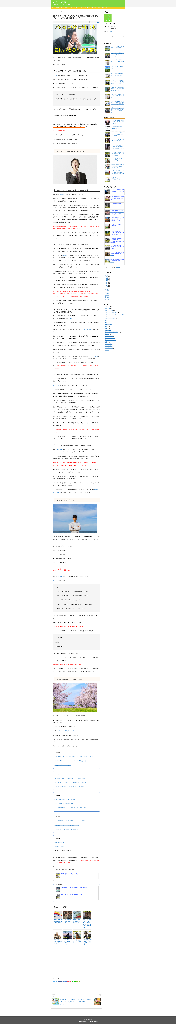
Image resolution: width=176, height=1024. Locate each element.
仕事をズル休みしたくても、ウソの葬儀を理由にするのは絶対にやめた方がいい (118, 173)
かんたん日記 (108, 344)
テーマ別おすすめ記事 (88, 7)
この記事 (60, 576)
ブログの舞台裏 (109, 348)
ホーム (53, 7)
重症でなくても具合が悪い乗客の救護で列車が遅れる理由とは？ (118, 122)
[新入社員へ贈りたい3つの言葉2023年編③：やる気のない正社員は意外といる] (64, 981)
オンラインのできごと (110, 312)
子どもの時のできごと (110, 340)
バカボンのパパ (87, 329)
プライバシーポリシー (88, 1019)
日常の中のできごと (110, 338)
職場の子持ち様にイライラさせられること (118, 178)
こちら (70, 318)
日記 (106, 342)
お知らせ (107, 306)
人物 (106, 326)
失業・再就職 (108, 324)
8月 (107, 276)
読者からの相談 (109, 336)
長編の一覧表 (97, 7)
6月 (107, 279)
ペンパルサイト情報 (110, 318)
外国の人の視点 (109, 310)
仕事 (98, 22)
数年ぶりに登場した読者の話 (66, 731)
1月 (107, 286)
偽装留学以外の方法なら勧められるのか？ (118, 127)
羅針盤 (107, 334)
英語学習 (107, 308)
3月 (107, 283)
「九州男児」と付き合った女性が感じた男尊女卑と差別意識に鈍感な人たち (118, 147)
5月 (107, 280)
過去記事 (65, 255)
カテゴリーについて (77, 7)
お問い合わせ (104, 7)
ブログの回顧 (108, 346)
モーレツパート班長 (93, 356)
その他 (107, 350)
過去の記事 (56, 385)
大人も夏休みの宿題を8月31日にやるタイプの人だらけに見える (118, 154)
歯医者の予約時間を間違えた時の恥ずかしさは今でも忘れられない (118, 166)
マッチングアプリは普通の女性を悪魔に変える (118, 139)
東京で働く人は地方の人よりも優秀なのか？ (118, 159)
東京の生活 (108, 330)
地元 (106, 328)
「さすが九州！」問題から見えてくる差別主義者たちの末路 (118, 134)
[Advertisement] (76, 965)
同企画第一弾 (63, 194)
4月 (107, 282)
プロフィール (59, 7)
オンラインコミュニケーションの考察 (114, 314)
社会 (106, 320)
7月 (107, 278)
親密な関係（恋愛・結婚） (111, 332)
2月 (107, 285)
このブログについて (67, 7)
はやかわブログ (60, 2)
